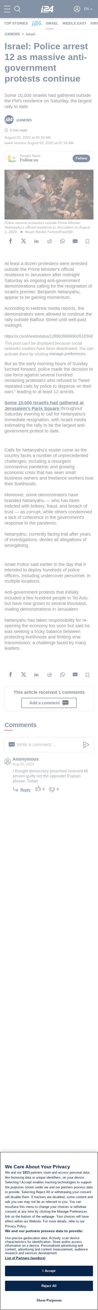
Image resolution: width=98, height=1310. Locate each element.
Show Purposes (49, 1300)
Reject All (49, 1286)
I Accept (48, 1271)
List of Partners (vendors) (25, 1258)
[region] (49, 1231)
